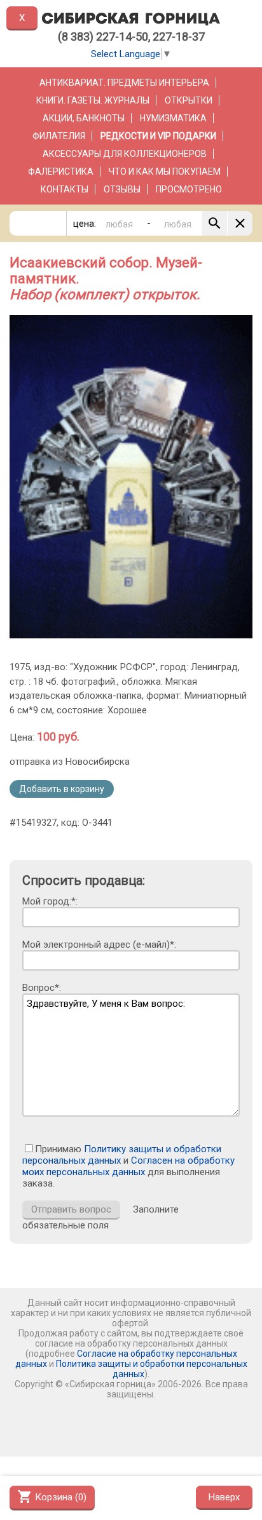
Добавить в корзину (61, 789)
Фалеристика (60, 171)
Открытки (188, 100)
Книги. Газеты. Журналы (92, 100)
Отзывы (122, 189)
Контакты (64, 189)
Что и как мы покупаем (165, 171)
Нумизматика (173, 118)
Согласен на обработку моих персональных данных (128, 1166)
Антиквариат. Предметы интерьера (124, 82)
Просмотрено (189, 189)
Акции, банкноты (84, 118)
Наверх (224, 1497)
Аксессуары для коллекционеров (125, 154)
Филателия (58, 136)
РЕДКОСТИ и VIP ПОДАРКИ (158, 136)
